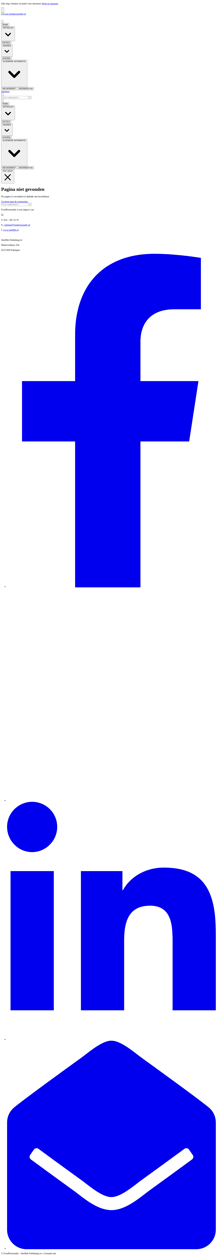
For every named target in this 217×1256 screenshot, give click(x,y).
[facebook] (111, 586)
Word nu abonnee (50, 3)
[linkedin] (111, 1039)
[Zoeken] (30, 97)
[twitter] (111, 800)
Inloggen (5, 91)
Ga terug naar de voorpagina (14, 201)
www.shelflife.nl (11, 230)
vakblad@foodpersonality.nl (17, 225)
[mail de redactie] (111, 1248)
